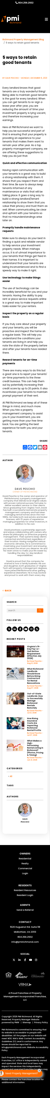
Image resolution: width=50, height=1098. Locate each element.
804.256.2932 (25, 2)
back (7, 590)
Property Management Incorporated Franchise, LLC (25, 996)
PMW (16, 1022)
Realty (25, 863)
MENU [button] (46, 19)
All (11, 776)
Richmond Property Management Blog (23, 39)
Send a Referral (25, 910)
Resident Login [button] (25, 895)
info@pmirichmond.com (25, 942)
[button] (9, 629)
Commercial (25, 868)
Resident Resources (25, 890)
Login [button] (25, 873)
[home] (11, 19)
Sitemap (26, 1022)
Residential (25, 858)
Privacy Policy (41, 1022)
